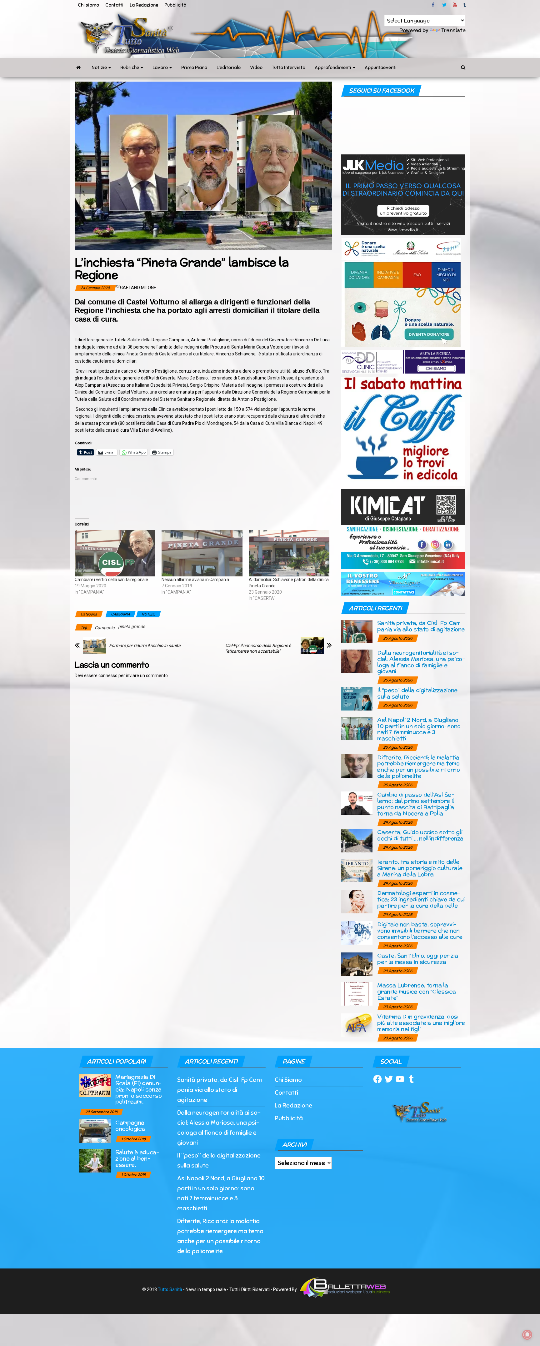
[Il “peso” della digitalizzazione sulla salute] (356, 698)
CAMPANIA (120, 614)
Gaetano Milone (138, 287)
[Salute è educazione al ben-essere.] (95, 1160)
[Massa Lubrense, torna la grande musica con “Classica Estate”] (356, 993)
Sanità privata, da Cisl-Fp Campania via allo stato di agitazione (421, 626)
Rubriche (130, 67)
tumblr (465, 5)
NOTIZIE (148, 614)
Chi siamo (88, 5)
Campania (105, 627)
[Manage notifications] (527, 1335)
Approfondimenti (333, 67)
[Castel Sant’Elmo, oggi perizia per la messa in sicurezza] (356, 963)
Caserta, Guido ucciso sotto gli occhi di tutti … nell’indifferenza (420, 835)
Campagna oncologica (130, 1125)
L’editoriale (229, 67)
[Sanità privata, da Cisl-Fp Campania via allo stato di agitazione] (356, 631)
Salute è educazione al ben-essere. (137, 1158)
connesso (108, 675)
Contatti (114, 5)
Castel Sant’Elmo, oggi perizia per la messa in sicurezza (417, 959)
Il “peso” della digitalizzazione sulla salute (417, 693)
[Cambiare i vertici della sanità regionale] (115, 553)
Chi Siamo (288, 1080)
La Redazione (144, 5)
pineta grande (131, 626)
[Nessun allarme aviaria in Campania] (202, 553)
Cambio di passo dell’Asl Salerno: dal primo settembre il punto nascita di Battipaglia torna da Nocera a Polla (415, 804)
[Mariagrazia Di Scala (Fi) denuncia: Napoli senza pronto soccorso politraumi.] (95, 1085)
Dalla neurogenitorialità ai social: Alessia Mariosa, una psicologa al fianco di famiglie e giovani (421, 662)
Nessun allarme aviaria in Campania (195, 579)
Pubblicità (175, 5)
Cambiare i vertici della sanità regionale (111, 579)
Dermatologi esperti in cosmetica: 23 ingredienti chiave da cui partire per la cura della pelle (421, 899)
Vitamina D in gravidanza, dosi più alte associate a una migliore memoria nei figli (421, 1022)
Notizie (100, 67)
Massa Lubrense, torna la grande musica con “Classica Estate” (416, 991)
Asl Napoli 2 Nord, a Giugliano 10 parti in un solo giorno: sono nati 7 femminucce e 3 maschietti (418, 729)
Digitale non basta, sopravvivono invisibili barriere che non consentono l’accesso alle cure (419, 930)
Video (256, 67)
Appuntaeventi (381, 67)
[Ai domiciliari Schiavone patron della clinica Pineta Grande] (289, 553)
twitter (444, 5)
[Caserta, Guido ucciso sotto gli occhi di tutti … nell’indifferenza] (356, 840)
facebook (434, 5)
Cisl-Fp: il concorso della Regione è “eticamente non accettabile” (258, 648)
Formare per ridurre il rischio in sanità (145, 645)
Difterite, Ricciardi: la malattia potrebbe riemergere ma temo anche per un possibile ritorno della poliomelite (418, 766)
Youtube (455, 5)
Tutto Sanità (170, 1289)
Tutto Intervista (288, 67)
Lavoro (160, 67)
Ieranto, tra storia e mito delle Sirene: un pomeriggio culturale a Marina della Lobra (419, 868)
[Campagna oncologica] (95, 1131)
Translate (453, 30)
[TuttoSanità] (78, 67)
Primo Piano (194, 67)
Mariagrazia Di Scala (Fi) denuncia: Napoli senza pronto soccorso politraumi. (138, 1089)
